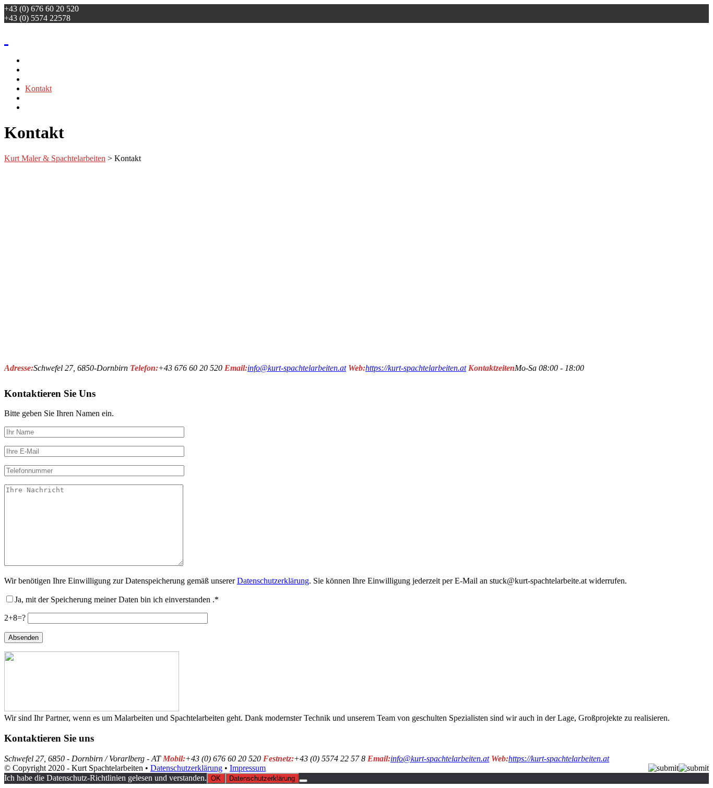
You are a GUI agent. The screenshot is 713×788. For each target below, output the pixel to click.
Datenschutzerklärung (273, 580)
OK (216, 778)
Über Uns (41, 79)
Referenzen (44, 69)
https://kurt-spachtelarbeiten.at (415, 367)
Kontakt (38, 88)
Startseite (40, 60)
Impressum (248, 767)
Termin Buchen (50, 97)
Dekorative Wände (56, 107)
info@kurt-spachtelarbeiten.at (296, 367)
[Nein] (303, 780)
